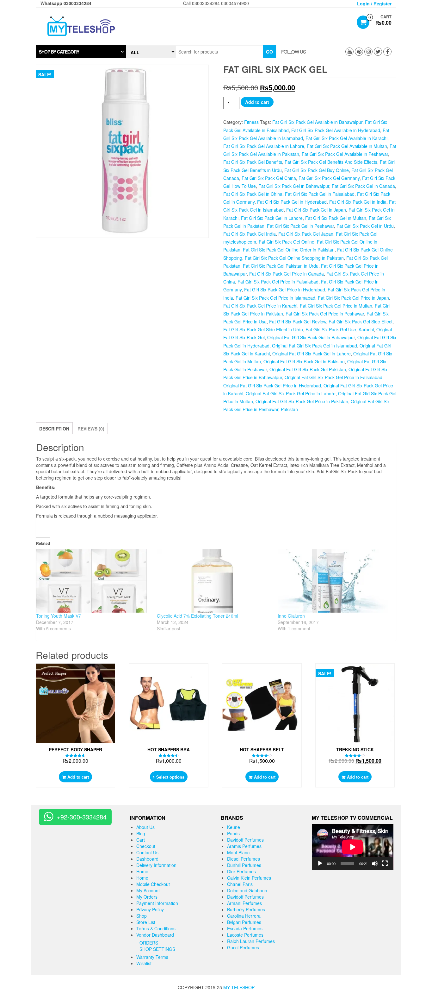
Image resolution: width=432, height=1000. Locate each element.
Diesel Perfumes (243, 859)
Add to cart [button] (78, 777)
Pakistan (289, 409)
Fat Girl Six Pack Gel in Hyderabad (292, 202)
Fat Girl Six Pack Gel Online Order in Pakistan (289, 249)
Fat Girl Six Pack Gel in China (252, 194)
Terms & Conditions (156, 928)
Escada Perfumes (244, 928)
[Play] (320, 863)
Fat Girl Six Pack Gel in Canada (363, 186)
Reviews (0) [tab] (90, 428)
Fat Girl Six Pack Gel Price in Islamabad (275, 298)
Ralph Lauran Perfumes (251, 941)
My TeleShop (239, 987)
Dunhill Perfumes (244, 865)
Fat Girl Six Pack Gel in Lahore (272, 218)
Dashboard (147, 859)
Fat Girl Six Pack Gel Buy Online (316, 170)
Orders (148, 942)
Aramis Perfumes (244, 846)
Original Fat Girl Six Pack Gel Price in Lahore (291, 393)
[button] (81, 51)
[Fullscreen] (385, 863)
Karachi (366, 329)
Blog (140, 833)
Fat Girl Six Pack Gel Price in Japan (353, 298)
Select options (170, 777)
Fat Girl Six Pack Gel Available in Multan (347, 146)
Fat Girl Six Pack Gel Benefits (252, 162)
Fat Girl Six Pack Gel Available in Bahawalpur (317, 122)
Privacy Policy (150, 909)
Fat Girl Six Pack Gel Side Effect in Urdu (263, 329)
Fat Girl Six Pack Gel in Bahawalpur (293, 186)
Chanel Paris (240, 884)
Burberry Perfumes (246, 909)
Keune (233, 827)
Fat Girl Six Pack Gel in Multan (335, 218)
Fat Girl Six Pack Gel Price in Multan (336, 306)
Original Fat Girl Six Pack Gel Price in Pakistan (302, 401)
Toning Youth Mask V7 (58, 616)
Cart (140, 840)
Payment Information (157, 903)
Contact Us (147, 852)
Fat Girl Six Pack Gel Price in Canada (286, 274)
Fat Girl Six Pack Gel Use (330, 329)
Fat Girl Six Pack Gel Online (286, 242)
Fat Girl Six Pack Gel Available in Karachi (346, 138)
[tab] (81, 51)
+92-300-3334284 (82, 816)
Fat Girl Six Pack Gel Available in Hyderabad (335, 130)
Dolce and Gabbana (247, 890)
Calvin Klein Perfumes (249, 878)
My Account (148, 890)
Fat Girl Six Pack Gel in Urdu (365, 226)
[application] (352, 847)
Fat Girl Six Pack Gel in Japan (316, 210)
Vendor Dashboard (155, 935)
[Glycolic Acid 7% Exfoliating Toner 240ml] (214, 581)
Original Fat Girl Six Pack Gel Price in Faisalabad (333, 377)
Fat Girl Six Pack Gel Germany (329, 178)
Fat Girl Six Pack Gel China (269, 178)
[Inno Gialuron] (335, 581)
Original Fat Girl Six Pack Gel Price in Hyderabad (272, 385)
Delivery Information (156, 865)
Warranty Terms (152, 957)
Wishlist (143, 963)
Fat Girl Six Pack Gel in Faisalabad (320, 194)
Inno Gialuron (291, 616)
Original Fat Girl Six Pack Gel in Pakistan (304, 361)
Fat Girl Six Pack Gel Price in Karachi (260, 306)
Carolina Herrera (244, 916)
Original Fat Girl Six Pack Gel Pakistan (307, 369)
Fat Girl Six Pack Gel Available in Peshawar (345, 154)
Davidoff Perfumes (245, 840)
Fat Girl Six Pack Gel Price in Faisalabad (278, 281)
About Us (145, 827)
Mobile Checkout (153, 884)
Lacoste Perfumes (245, 935)
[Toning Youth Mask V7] (93, 581)
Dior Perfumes (241, 871)
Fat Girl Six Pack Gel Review (297, 321)
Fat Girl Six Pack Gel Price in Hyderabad (284, 289)
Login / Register (374, 3)
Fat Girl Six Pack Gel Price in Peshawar (325, 313)
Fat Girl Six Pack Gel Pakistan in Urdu (280, 266)
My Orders (146, 897)
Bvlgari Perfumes (244, 922)
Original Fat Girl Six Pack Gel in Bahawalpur (311, 337)
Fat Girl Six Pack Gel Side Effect (360, 321)
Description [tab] (54, 428)
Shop (141, 916)
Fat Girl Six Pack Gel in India (357, 202)
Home (142, 871)
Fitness (251, 122)
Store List (145, 922)
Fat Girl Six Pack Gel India (249, 234)
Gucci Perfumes (243, 947)
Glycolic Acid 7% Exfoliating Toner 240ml (197, 616)
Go (269, 51)
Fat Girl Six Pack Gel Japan (305, 234)
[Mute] (375, 863)
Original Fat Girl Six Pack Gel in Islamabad (314, 345)
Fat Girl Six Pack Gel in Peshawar (300, 226)
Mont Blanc (238, 852)
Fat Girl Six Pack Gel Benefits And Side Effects (331, 162)
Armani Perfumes (244, 903)
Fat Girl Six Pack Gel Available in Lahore (263, 146)
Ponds (233, 833)
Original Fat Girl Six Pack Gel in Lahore (311, 353)
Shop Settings (157, 949)
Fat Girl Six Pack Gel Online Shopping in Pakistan (294, 258)
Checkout (145, 846)
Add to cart (257, 102)
